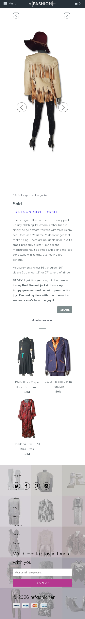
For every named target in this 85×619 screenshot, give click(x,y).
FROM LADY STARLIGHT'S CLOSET (35, 212)
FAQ (15, 507)
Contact (16, 543)
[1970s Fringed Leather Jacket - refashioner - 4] (42, 93)
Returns (16, 534)
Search (16, 498)
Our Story (17, 525)
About (15, 516)
